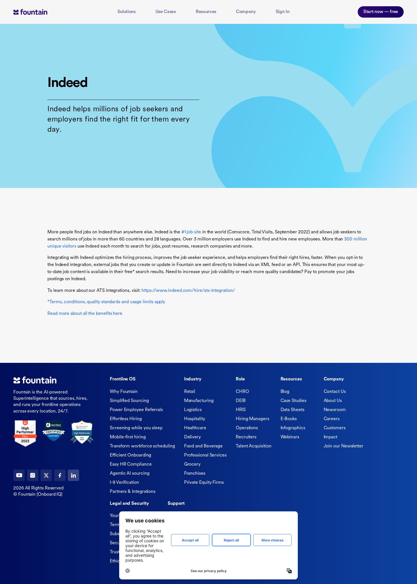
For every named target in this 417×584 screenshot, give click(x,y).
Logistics (193, 410)
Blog (285, 392)
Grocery (192, 464)
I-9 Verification (124, 482)
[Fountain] (38, 11)
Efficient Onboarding (130, 455)
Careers (332, 419)
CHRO (242, 392)
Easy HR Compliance (131, 464)
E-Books (289, 419)
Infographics (293, 428)
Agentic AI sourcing (129, 473)
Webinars (290, 437)
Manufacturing (199, 401)
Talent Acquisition (253, 446)
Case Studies (293, 401)
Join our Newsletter (343, 446)
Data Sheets (292, 410)
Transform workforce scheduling (142, 446)
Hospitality (194, 419)
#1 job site (191, 232)
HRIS (241, 410)
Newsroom (335, 410)
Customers (335, 428)
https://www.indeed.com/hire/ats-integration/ (188, 290)
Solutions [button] (126, 12)
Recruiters (246, 437)
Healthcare (195, 428)
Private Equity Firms (204, 482)
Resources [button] (206, 12)
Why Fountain (124, 392)
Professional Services (205, 455)
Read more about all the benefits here (84, 313)
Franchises (194, 473)
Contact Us (335, 392)
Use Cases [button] (165, 12)
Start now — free (380, 12)
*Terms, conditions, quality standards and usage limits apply (106, 302)
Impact (331, 437)
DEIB (241, 401)
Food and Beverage (203, 446)
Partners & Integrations (132, 491)
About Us (333, 401)
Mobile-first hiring (128, 437)
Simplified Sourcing (129, 401)
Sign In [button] (283, 12)
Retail (189, 392)
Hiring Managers (252, 419)
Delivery (192, 437)
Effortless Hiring (126, 419)
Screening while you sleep (136, 428)
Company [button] (246, 12)
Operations (247, 428)
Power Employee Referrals (136, 410)
